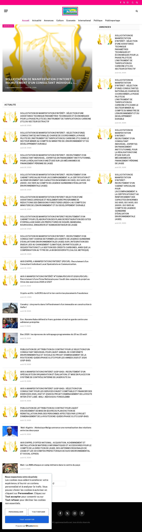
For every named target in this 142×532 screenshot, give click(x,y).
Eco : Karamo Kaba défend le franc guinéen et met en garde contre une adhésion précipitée (54, 320)
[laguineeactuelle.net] (71, 11)
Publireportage (112, 20)
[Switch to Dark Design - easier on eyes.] (132, 2)
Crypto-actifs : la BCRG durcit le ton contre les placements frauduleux (54, 293)
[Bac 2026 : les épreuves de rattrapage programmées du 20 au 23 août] (10, 338)
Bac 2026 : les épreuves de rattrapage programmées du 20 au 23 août (53, 334)
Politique (98, 20)
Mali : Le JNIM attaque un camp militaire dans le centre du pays (50, 465)
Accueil (25, 20)
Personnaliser (16, 512)
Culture (60, 20)
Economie (70, 20)
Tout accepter (27, 519)
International (84, 20)
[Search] (136, 2)
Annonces (49, 20)
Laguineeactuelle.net (13, 88)
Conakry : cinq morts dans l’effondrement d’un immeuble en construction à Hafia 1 (55, 305)
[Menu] (6, 11)
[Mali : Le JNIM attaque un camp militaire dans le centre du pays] (10, 468)
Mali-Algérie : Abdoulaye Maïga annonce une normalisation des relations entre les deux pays (55, 429)
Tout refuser (38, 512)
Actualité (36, 20)
